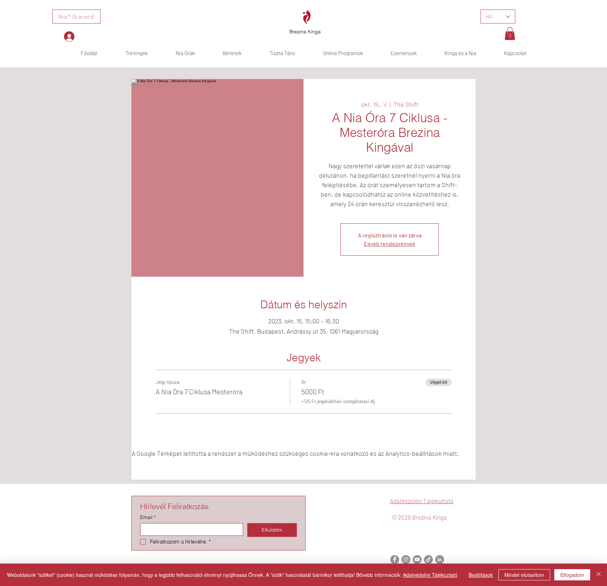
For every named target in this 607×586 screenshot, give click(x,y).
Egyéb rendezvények (389, 243)
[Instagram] (406, 559)
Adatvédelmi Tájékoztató (430, 574)
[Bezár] (598, 574)
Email (148, 517)
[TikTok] (428, 559)
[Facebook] (394, 559)
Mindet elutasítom (524, 574)
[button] (509, 33)
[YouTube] (417, 559)
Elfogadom (572, 574)
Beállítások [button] (481, 574)
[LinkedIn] (439, 559)
